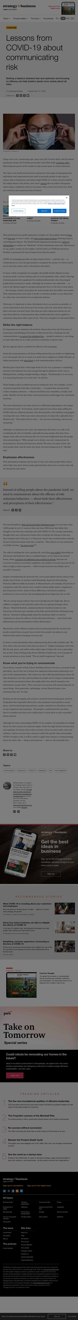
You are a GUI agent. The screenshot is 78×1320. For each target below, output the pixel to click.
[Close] (66, 197)
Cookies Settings (18, 211)
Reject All (44, 211)
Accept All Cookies (59, 211)
